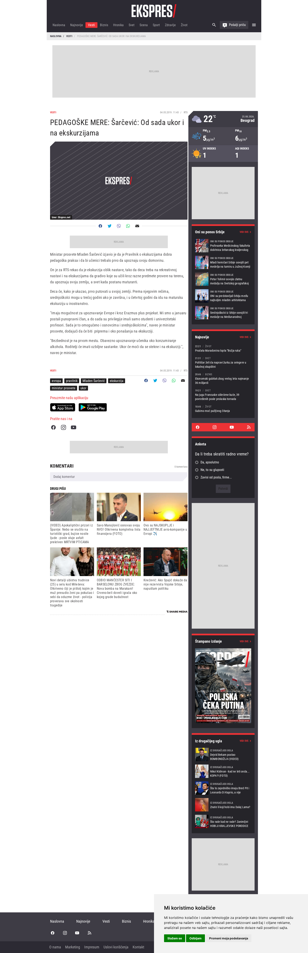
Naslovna (59, 25)
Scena (144, 25)
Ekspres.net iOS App (62, 407)
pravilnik (72, 381)
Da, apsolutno (210, 462)
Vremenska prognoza (223, 119)
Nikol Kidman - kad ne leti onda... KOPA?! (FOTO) (223, 771)
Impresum (91, 947)
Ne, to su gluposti (212, 470)
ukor (83, 388)
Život (184, 25)
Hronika (118, 25)
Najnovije (76, 25)
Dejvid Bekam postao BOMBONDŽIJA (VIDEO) (223, 754)
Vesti (91, 25)
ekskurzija (116, 381)
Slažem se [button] (174, 938)
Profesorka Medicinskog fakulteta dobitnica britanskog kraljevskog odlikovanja (223, 245)
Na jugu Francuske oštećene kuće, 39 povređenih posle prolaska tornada (223, 394)
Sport (156, 25)
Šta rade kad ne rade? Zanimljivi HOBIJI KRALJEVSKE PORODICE (223, 821)
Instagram (63, 427)
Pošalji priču (237, 25)
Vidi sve (244, 232)
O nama (55, 947)
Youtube (73, 427)
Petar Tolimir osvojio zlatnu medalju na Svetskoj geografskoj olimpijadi (223, 279)
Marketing (72, 947)
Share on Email (137, 226)
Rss (248, 427)
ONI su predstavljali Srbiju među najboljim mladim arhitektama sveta (223, 296)
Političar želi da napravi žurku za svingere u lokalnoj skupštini (223, 362)
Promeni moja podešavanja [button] (228, 938)
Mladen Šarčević (94, 381)
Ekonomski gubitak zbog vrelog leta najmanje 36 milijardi (223, 378)
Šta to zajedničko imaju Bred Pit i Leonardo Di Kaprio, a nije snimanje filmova (223, 788)
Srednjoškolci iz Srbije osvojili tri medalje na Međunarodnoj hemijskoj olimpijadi (223, 312)
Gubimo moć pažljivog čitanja (223, 408)
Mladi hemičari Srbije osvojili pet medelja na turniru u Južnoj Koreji (223, 262)
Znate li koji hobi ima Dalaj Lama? (223, 804)
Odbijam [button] (195, 938)
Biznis (104, 25)
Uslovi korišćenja (116, 947)
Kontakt (138, 947)
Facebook (53, 427)
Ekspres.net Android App (93, 407)
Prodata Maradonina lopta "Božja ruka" (223, 348)
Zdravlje (170, 25)
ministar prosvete (63, 388)
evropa (56, 381)
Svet (132, 25)
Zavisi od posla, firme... (216, 477)
